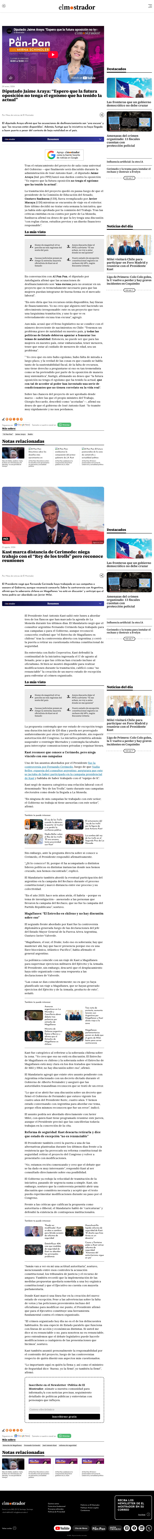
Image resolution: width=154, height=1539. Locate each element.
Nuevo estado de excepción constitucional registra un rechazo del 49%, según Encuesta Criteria (85, 262)
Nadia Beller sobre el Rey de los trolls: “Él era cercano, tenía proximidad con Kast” (53, 838)
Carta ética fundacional (56, 1506)
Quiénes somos (53, 1503)
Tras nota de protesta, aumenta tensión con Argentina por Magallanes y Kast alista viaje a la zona (94, 1015)
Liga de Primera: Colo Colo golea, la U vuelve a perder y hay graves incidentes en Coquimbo (129, 280)
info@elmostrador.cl (21, 1512)
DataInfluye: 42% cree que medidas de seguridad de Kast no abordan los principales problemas (53, 1250)
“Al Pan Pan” (8, 434)
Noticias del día (120, 226)
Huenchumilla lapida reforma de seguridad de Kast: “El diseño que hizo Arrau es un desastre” (94, 1231)
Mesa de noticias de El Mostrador (20, 115)
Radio (30, 434)
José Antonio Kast (50, 1445)
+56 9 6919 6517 (7, 1512)
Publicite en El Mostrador (90, 1505)
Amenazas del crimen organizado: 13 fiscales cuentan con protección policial (123, 141)
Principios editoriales (55, 1509)
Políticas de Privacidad (56, 1511)
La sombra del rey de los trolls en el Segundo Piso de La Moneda (94, 839)
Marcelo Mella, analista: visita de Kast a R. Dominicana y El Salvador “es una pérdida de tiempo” (12, 463)
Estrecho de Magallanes (12, 1445)
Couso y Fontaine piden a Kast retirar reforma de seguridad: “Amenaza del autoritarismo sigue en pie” (94, 1250)
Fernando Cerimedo (32, 1445)
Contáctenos (85, 1510)
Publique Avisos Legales (90, 1507)
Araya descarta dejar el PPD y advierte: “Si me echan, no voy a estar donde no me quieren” (83, 249)
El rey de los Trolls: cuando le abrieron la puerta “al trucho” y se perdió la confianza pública (54, 824)
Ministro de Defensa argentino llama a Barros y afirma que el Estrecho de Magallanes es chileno (53, 1036)
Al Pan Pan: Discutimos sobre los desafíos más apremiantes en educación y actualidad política (39, 463)
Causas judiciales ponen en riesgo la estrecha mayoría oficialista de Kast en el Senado (48, 262)
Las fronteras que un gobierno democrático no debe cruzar (129, 103)
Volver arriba (7, 1528)
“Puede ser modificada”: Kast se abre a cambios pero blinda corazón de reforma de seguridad (54, 1231)
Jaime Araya (20, 434)
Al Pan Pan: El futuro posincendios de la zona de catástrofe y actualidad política (92, 462)
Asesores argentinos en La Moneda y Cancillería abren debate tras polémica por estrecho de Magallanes (53, 1015)
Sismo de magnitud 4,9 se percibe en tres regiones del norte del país (48, 248)
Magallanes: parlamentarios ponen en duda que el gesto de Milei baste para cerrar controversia (94, 1036)
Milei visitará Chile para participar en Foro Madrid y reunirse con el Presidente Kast (127, 264)
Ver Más (128, 178)
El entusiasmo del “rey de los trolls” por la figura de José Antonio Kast (93, 824)
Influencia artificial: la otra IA (125, 161)
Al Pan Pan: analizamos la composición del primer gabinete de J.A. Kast (64, 462)
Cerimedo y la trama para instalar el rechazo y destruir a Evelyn (129, 170)
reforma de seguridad (67, 1445)
